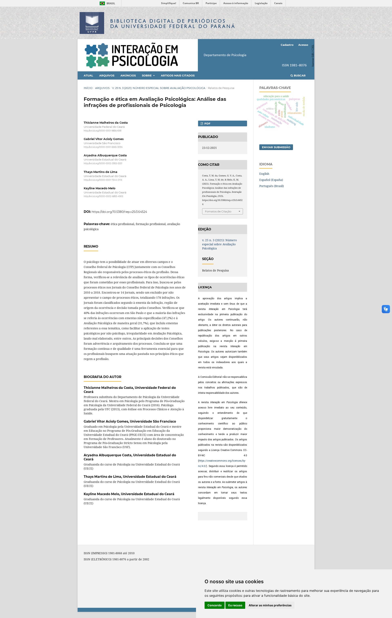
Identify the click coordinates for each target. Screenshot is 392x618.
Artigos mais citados (178, 75)
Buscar (299, 75)
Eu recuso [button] (235, 605)
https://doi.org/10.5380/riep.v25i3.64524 (119, 212)
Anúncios (128, 75)
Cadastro (287, 44)
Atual (88, 75)
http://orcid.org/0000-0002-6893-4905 (103, 196)
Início (88, 88)
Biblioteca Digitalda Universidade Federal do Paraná (173, 23)
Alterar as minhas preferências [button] (270, 605)
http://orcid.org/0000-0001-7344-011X (103, 180)
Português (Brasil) (271, 186)
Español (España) (271, 180)
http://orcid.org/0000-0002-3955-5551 (103, 163)
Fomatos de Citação (218, 211)
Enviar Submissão (276, 147)
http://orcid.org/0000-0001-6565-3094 (103, 147)
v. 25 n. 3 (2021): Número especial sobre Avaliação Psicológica (158, 88)
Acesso (303, 44)
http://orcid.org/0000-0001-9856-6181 (102, 130)
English (264, 174)
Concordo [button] (214, 605)
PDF (207, 123)
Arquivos (106, 75)
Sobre (147, 75)
